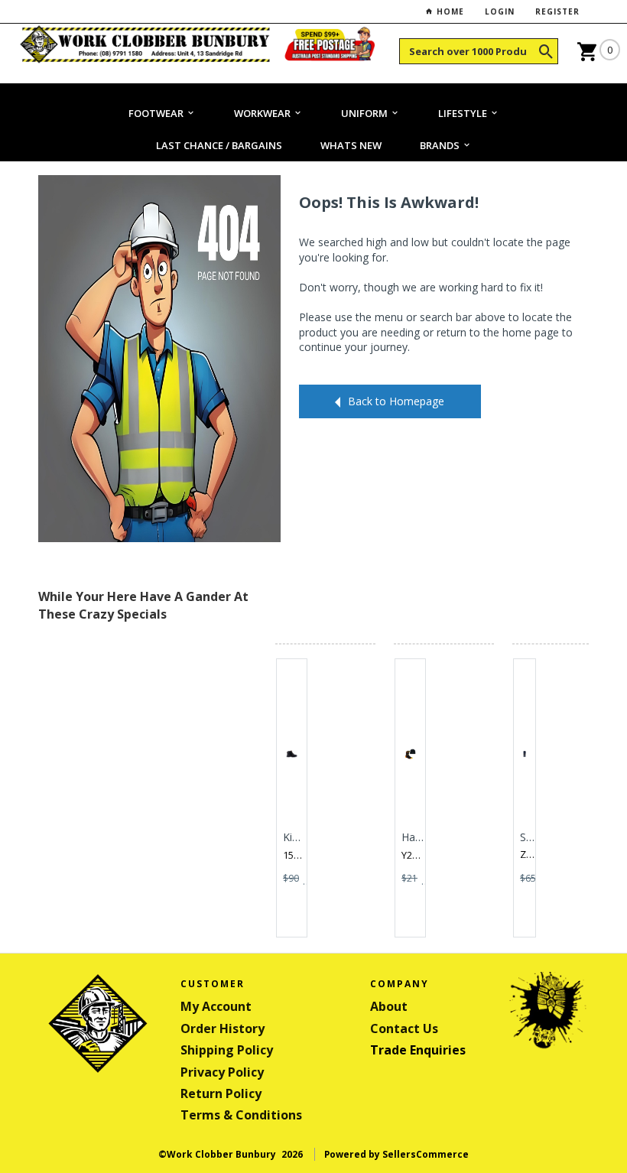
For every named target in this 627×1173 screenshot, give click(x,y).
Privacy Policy (222, 1072)
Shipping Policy (226, 1049)
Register (557, 11)
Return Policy (221, 1093)
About (389, 1006)
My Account (216, 1006)
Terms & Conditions (241, 1114)
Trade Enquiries (418, 1049)
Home (449, 11)
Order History (222, 1028)
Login (500, 11)
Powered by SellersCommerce (396, 1154)
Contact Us (404, 1028)
